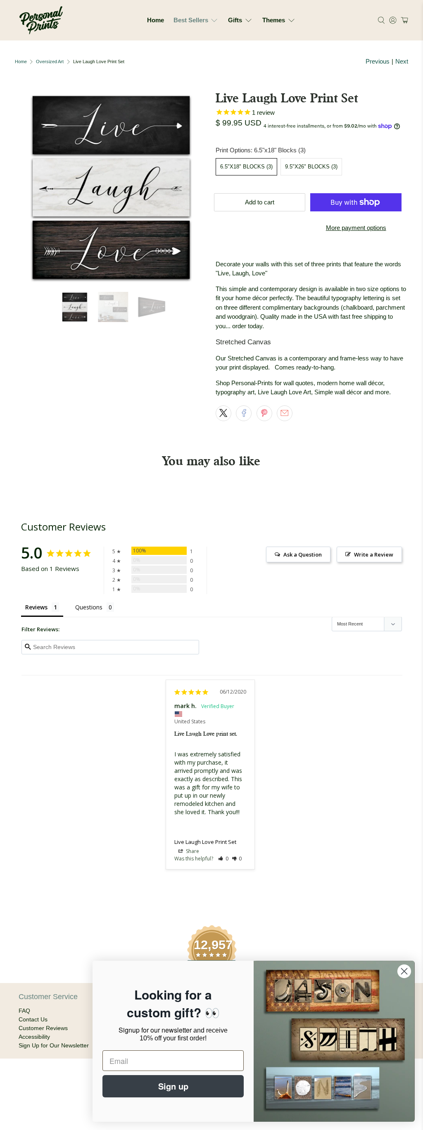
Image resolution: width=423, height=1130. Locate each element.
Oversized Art (50, 61)
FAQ (24, 1010)
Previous (378, 61)
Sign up (173, 1086)
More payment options (356, 227)
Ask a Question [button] (302, 554)
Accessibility (34, 1036)
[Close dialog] (404, 971)
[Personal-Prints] (41, 20)
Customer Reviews (43, 1028)
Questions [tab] (88, 607)
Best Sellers (190, 20)
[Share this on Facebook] (244, 413)
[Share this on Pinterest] (264, 413)
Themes (273, 20)
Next (401, 61)
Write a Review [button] (373, 554)
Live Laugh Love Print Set (205, 842)
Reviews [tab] (36, 607)
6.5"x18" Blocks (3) (246, 166)
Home (155, 20)
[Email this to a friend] (284, 413)
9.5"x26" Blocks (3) (311, 166)
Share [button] (192, 851)
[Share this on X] (223, 413)
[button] (403, 20)
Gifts (235, 20)
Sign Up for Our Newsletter (54, 1045)
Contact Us (33, 1019)
